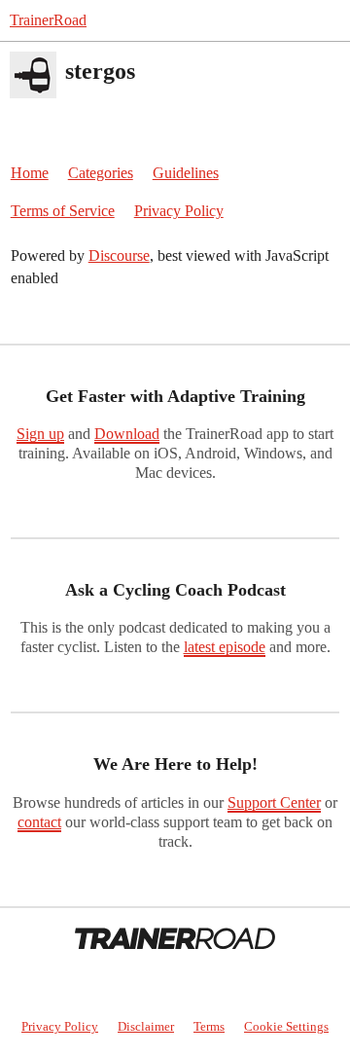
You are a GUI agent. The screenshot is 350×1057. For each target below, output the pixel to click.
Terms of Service (63, 210)
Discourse (119, 255)
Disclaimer (146, 1026)
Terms (209, 1026)
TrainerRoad (48, 20)
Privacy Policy (179, 210)
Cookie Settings (286, 1026)
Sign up (40, 433)
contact (39, 822)
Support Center (274, 802)
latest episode (224, 646)
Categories (100, 172)
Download (126, 433)
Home (30, 172)
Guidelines (186, 172)
